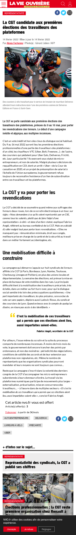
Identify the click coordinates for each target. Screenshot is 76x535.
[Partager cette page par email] (69, 12)
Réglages (46, 529)
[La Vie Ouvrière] (30, 4)
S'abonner (10, 412)
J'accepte (11, 529)
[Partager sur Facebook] (57, 12)
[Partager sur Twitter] (63, 12)
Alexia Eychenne (15, 43)
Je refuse (28, 529)
